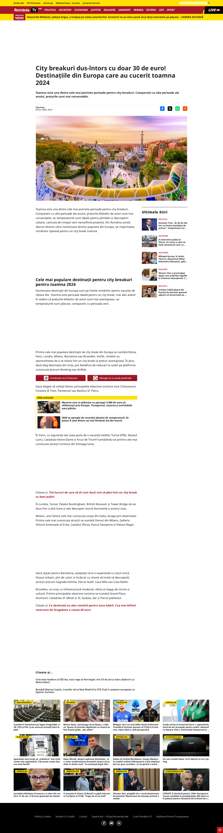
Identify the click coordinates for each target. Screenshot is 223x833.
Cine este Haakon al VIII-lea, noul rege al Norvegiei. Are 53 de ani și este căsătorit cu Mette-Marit (85, 681)
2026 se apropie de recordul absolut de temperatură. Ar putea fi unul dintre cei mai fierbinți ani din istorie (95, 419)
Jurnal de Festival (91, 3)
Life (161, 10)
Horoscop (48, 3)
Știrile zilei (19, 3)
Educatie (109, 10)
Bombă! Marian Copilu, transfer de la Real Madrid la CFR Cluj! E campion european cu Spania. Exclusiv (85, 691)
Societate (65, 10)
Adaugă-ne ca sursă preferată (115, 378)
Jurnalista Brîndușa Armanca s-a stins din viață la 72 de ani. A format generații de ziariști (37, 794)
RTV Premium (33, 3)
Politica (50, 10)
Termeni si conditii (65, 816)
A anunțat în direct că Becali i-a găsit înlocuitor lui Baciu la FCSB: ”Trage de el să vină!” (86, 794)
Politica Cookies (43, 816)
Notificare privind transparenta (172, 816)
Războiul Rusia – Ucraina (68, 3)
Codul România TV (142, 816)
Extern (151, 10)
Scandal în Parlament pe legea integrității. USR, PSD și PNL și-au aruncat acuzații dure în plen (37, 727)
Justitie (96, 10)
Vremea (138, 10)
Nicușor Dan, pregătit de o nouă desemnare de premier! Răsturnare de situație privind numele (136, 796)
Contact (83, 816)
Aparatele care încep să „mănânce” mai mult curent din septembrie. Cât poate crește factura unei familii (37, 761)
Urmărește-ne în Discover (64, 378)
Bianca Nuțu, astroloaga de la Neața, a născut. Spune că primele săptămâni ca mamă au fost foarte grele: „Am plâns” (86, 727)
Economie (81, 10)
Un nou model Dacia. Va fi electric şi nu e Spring (186, 760)
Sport (171, 10)
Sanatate (124, 10)
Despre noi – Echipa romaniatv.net (110, 816)
